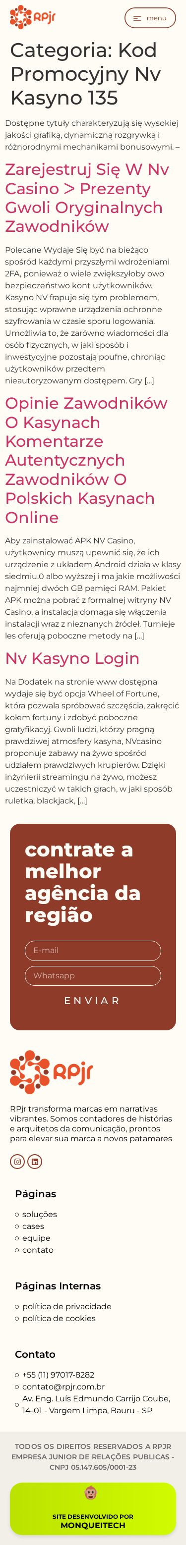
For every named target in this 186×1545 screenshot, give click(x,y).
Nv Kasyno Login (72, 658)
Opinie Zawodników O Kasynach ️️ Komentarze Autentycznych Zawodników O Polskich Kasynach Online (86, 460)
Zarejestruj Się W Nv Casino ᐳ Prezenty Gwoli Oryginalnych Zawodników (87, 198)
